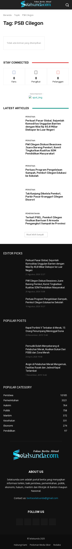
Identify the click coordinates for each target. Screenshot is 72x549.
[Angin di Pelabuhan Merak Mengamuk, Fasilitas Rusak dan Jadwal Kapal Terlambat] (13, 370)
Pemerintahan (32, 214)
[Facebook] (27, 522)
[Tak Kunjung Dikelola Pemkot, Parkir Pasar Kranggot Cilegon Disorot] (13, 195)
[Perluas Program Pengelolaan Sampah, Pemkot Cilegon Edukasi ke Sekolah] (13, 171)
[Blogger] (19, 522)
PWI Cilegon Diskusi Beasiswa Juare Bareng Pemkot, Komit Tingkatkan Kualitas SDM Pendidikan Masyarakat (43, 149)
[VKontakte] (52, 522)
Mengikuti (36, 70)
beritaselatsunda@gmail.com (42, 498)
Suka (14, 70)
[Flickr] (36, 522)
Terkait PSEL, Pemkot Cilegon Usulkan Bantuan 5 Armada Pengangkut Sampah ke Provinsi (45, 220)
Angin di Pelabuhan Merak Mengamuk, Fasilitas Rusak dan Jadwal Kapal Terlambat (46, 367)
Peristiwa (30, 117)
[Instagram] (44, 522)
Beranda (7, 15)
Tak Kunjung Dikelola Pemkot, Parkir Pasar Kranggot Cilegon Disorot (44, 196)
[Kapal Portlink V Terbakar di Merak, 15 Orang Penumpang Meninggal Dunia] (13, 333)
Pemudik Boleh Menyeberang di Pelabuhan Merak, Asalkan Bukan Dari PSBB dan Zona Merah (46, 349)
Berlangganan (58, 70)
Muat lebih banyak (35, 234)
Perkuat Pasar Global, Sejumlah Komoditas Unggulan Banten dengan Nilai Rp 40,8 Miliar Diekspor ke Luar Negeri (44, 125)
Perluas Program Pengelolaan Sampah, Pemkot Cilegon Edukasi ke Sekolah (45, 172)
